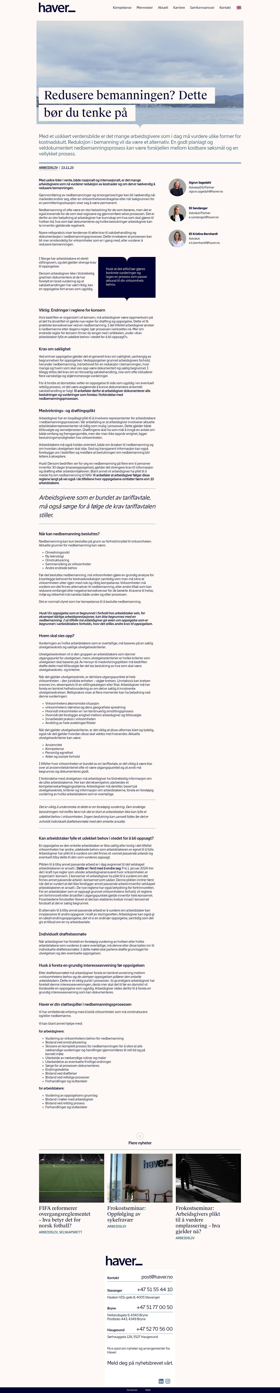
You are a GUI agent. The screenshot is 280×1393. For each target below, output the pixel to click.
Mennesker (145, 8)
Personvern (132, 1390)
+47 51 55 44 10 (155, 1289)
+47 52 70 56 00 (154, 1329)
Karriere (179, 8)
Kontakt (225, 8)
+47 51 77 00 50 (155, 1307)
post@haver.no (157, 1277)
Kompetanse (122, 8)
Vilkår (148, 1390)
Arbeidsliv (48, 168)
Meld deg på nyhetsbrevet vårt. (140, 1363)
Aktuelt (163, 8)
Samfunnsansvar (202, 8)
